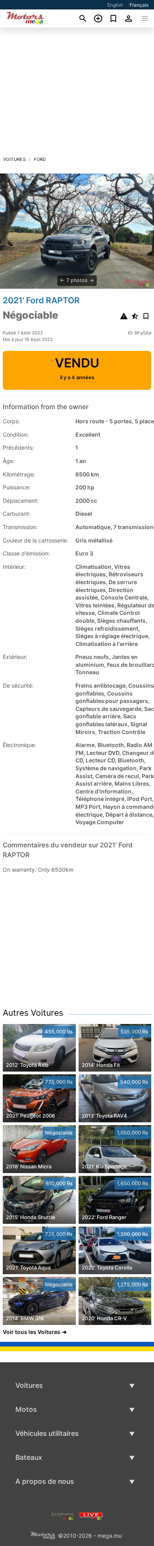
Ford (40, 159)
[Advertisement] (77, 94)
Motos (26, 1409)
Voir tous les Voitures (31, 1331)
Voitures (14, 159)
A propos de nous (44, 1481)
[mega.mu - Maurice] (42, 1534)
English (115, 5)
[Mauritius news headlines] (91, 1515)
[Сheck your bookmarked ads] (113, 18)
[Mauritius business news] (63, 1515)
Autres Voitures (33, 1013)
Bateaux (28, 1457)
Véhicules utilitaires (47, 1433)
